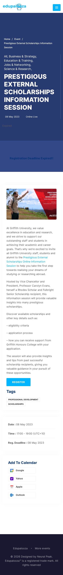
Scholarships (16, 404)
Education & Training (18, 60)
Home (7, 39)
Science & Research (18, 69)
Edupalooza (20, 548)
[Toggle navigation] (57, 7)
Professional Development (23, 399)
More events (42, 548)
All (6, 56)
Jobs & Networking (17, 64)
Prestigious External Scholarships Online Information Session (27, 261)
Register (18, 382)
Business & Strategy (23, 56)
